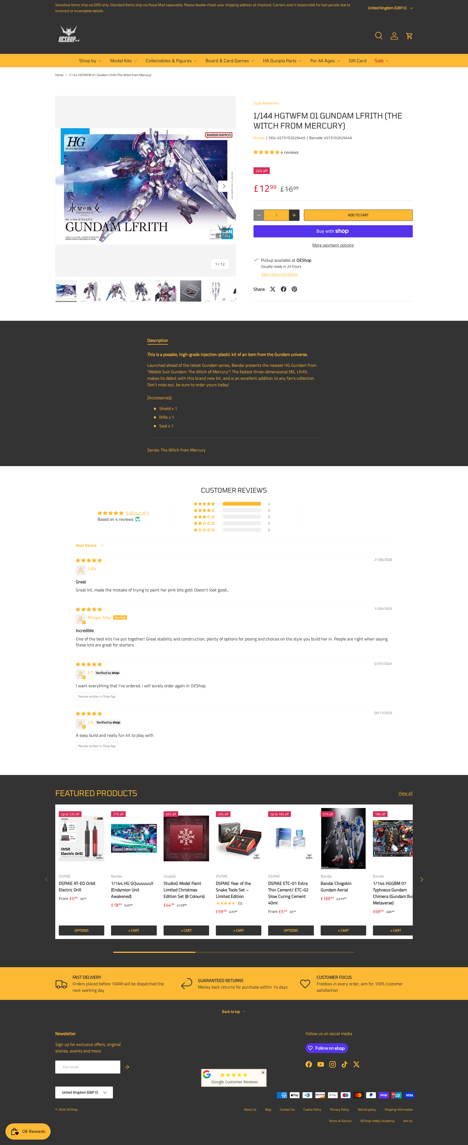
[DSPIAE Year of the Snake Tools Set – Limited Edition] (238, 838)
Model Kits (121, 60)
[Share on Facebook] (283, 289)
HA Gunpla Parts (280, 60)
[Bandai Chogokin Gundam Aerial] (343, 838)
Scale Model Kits (266, 103)
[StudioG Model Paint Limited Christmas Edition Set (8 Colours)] (186, 838)
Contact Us (287, 1109)
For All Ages (322, 60)
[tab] (157, 340)
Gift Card (357, 60)
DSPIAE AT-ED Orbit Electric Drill (77, 886)
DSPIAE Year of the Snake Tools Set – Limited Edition (233, 889)
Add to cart (358, 215)
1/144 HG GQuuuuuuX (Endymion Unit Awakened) (132, 889)
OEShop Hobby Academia (377, 1120)
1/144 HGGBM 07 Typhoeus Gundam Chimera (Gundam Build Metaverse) (395, 893)
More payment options (333, 245)
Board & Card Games (227, 60)
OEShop (72, 1109)
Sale (379, 60)
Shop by (87, 60)
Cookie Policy (312, 1109)
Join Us (408, 1120)
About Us (250, 1109)
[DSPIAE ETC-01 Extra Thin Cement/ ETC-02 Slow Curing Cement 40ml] (291, 838)
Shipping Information (399, 1109)
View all (405, 793)
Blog (268, 1109)
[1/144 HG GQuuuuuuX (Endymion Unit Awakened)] (134, 838)
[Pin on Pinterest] (294, 289)
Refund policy (367, 1109)
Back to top (231, 1011)
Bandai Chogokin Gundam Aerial (336, 886)
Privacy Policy (339, 1109)
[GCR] (207, 1074)
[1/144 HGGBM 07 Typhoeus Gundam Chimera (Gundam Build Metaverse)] (395, 838)
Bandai (259, 137)
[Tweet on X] (272, 289)
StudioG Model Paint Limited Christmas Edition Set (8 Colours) (184, 889)
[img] (89, 560)
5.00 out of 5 (137, 513)
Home (59, 75)
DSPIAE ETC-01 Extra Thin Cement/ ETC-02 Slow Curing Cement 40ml (288, 893)
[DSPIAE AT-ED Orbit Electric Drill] (81, 838)
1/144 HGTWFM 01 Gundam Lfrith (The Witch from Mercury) (110, 75)
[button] (409, 36)
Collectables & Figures (169, 60)
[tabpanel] (234, 390)
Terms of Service (340, 1120)
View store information (279, 274)
